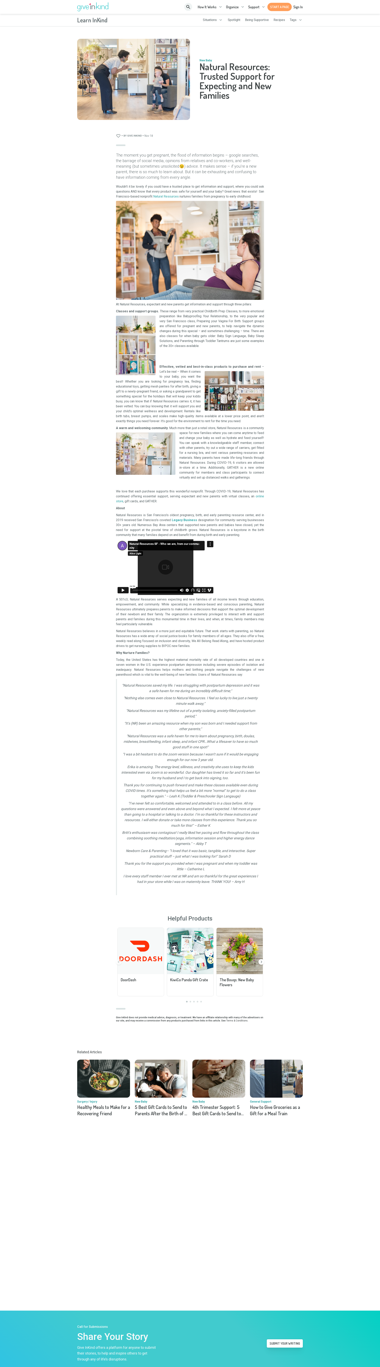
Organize (232, 7)
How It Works (207, 7)
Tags (293, 20)
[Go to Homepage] (93, 6)
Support (253, 7)
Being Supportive (257, 20)
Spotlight (234, 20)
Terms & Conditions (237, 1020)
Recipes (279, 20)
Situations (210, 20)
